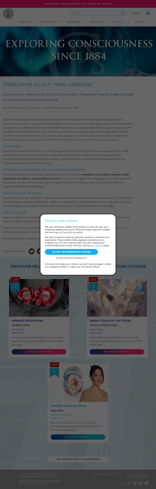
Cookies (98, 245)
